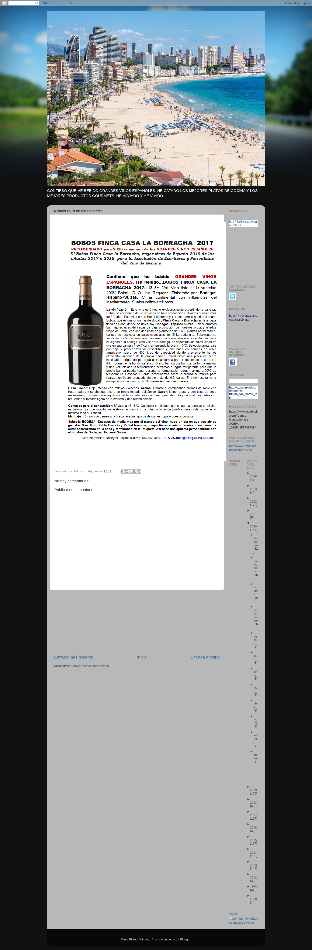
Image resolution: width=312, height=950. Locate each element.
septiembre (255, 615)
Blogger (185, 939)
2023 (253, 489)
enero (255, 756)
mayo (255, 689)
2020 (253, 526)
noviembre (255, 566)
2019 (253, 790)
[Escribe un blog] (127, 471)
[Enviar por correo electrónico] (123, 471)
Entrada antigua (205, 657)
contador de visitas (241, 922)
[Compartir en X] (131, 471)
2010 (253, 899)
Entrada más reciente (73, 657)
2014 (253, 852)
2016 (253, 827)
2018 (253, 802)
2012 (253, 877)
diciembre (255, 542)
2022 (253, 501)
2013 (253, 865)
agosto (255, 640)
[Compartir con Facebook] (135, 471)
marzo (255, 721)
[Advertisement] (137, 622)
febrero (255, 739)
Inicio (142, 657)
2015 (253, 840)
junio (255, 673)
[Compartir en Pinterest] (139, 471)
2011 (255, 886)
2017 (253, 815)
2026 (253, 476)
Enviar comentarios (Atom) (91, 665)
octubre (255, 591)
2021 (253, 514)
